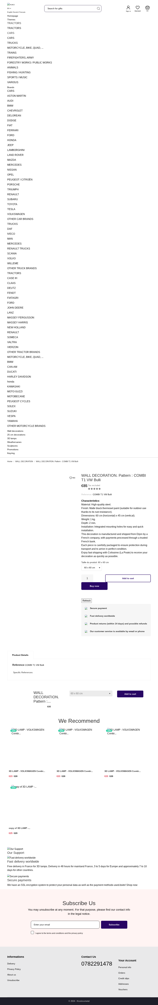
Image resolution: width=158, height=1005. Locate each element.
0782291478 (96, 964)
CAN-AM (12, 367)
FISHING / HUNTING (19, 72)
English (9, 12)
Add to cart (128, 578)
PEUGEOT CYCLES (18, 401)
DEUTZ (11, 288)
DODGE (11, 120)
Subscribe (114, 924)
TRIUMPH (13, 189)
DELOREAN (14, 115)
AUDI (10, 100)
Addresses (123, 984)
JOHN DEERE (15, 307)
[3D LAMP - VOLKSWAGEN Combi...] (49, 739)
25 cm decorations (16, 434)
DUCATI (12, 371)
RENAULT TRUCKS (18, 248)
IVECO (11, 234)
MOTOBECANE (16, 396)
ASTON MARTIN (16, 96)
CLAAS (11, 283)
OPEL (10, 174)
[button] (94, 489)
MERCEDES (14, 165)
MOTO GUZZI (15, 391)
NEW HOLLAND (16, 327)
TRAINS (12, 52)
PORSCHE (13, 184)
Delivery (11, 963)
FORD (10, 135)
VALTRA (12, 342)
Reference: (86, 494)
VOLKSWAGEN (16, 214)
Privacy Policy (14, 969)
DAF (9, 229)
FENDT (11, 293)
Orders (121, 973)
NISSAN (12, 169)
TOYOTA (12, 204)
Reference (18, 665)
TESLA (11, 209)
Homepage (12, 16)
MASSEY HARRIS (17, 322)
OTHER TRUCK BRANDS (22, 268)
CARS (10, 38)
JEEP (10, 145)
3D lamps (12, 438)
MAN (10, 238)
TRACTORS (14, 28)
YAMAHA (12, 421)
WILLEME (12, 263)
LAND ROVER (15, 155)
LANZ (10, 312)
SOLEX (11, 406)
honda (10, 381)
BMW (10, 105)
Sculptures (12, 446)
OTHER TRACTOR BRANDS (23, 352)
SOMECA (12, 337)
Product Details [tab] (20, 655)
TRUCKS (12, 43)
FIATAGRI (12, 298)
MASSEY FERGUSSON (20, 317)
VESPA (11, 416)
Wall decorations (15, 431)
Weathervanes (14, 442)
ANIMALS (12, 67)
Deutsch (16, 12)
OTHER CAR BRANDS (20, 219)
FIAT (9, 125)
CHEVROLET (15, 110)
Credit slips (123, 978)
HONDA (11, 140)
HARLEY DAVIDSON (19, 376)
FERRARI (12, 130)
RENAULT (13, 194)
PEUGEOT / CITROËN (20, 179)
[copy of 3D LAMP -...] (49, 796)
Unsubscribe (13, 980)
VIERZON (12, 347)
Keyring (11, 453)
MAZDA (11, 160)
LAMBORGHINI (16, 150)
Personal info (124, 967)
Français (22, 12)
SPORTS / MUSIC (17, 77)
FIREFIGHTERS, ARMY (20, 57)
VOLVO (11, 258)
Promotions (12, 449)
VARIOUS (12, 82)
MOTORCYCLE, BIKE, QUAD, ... (25, 48)
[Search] (98, 8)
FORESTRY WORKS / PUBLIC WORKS (29, 62)
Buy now (94, 586)
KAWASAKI (13, 386)
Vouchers (122, 989)
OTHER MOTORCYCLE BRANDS (26, 426)
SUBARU (12, 199)
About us (11, 974)
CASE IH (12, 278)
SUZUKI (12, 411)
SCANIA (12, 253)
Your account (127, 960)
